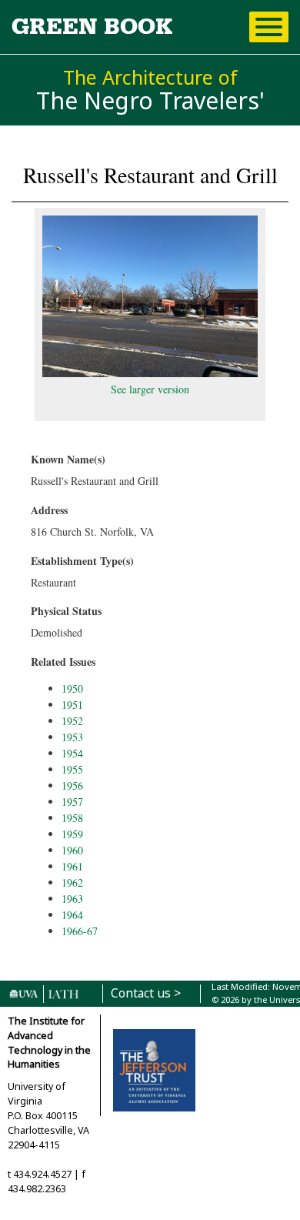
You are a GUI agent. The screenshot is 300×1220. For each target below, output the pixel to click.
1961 (72, 866)
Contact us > (146, 993)
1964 (72, 914)
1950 (72, 688)
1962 (72, 882)
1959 (72, 834)
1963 (72, 898)
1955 (72, 769)
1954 (72, 753)
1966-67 (80, 931)
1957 (72, 801)
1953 (72, 737)
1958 (72, 818)
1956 (72, 785)
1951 (72, 704)
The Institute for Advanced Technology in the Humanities (49, 1042)
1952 (72, 721)
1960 (72, 850)
